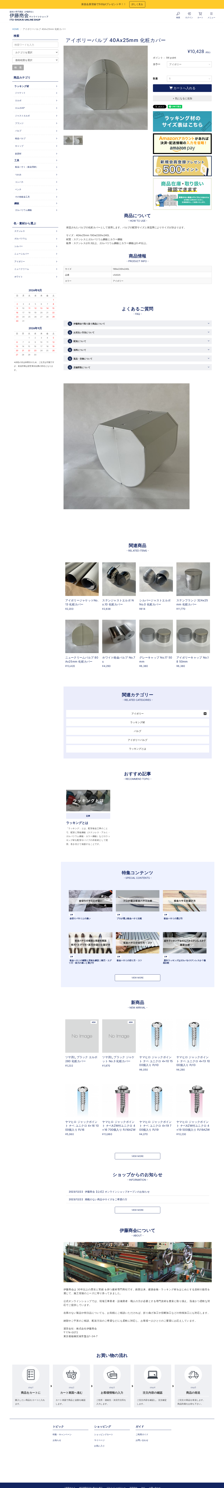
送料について (77, 350)
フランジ (19, 123)
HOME (15, 29)
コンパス (19, 182)
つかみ (18, 174)
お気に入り (99, 1445)
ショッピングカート (103, 1434)
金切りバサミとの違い (80, 918)
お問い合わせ (142, 1440)
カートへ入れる (184, 88)
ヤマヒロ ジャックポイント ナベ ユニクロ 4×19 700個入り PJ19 (155, 1125)
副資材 (18, 153)
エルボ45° (20, 108)
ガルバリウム (20, 238)
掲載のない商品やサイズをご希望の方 (106, 1199)
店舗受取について (79, 367)
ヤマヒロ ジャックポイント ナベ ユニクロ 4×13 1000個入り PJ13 (193, 1061)
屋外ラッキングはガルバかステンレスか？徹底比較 (184, 961)
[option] (106, 89)
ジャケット (20, 92)
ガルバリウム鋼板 (23, 210)
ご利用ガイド (142, 1434)
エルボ (18, 100)
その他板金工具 (22, 196)
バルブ (137, 730)
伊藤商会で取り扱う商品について (87, 323)
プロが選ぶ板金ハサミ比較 (129, 918)
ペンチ (18, 189)
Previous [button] (66, 87)
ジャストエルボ (22, 115)
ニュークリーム (21, 269)
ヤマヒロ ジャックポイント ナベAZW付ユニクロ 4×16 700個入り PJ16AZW (118, 1125)
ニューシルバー (21, 253)
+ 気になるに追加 (182, 98)
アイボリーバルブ (137, 739)
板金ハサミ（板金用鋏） (26, 167)
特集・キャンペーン (62, 1434)
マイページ (99, 1440)
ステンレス (19, 231)
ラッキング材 (137, 722)
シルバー (18, 246)
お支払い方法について (81, 332)
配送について (77, 341)
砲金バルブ (20, 138)
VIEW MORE (138, 977)
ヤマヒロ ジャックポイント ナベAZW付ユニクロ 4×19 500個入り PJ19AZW (193, 1125)
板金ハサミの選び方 (173, 918)
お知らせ (57, 1440)
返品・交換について (80, 358)
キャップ (19, 146)
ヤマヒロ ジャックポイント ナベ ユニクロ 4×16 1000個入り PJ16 (82, 1125)
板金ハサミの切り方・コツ (129, 960)
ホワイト (18, 276)
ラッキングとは (137, 748)
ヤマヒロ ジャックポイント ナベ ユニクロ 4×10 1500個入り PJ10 (156, 1061)
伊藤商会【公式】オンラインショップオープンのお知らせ (117, 1191)
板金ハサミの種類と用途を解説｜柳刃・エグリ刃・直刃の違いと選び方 (90, 961)
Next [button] (145, 87)
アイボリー (137, 713)
